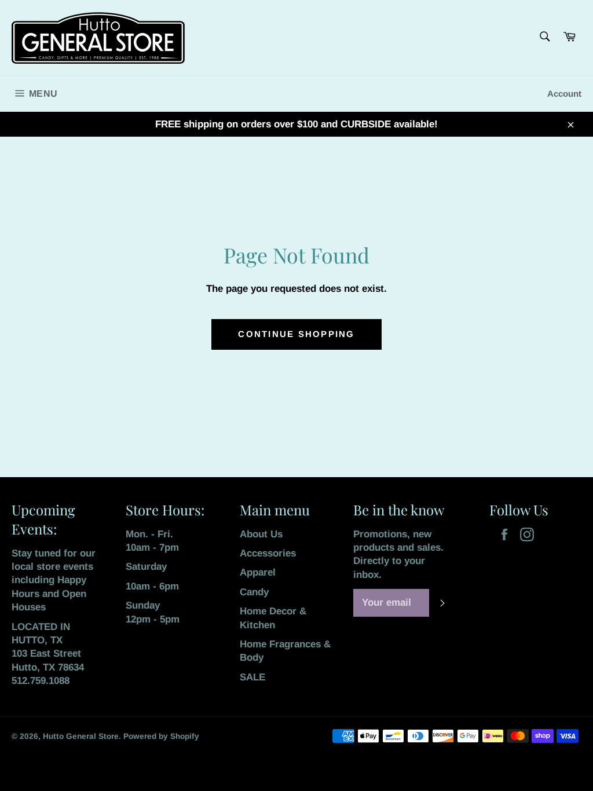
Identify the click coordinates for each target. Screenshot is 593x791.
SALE (252, 677)
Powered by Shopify (161, 736)
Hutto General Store (81, 736)
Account (564, 93)
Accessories (268, 553)
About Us (261, 534)
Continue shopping (296, 334)
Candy (254, 592)
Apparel (258, 572)
